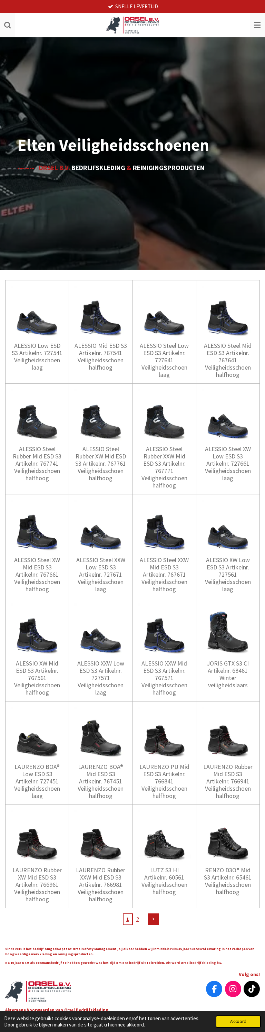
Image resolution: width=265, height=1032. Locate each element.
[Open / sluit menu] (257, 25)
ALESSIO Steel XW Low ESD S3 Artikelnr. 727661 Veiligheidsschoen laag (228, 463)
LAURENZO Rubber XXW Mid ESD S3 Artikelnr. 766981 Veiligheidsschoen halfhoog (100, 884)
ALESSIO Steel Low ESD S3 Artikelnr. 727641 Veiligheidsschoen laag (164, 360)
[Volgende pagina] (153, 919)
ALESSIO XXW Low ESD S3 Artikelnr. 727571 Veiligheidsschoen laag (100, 678)
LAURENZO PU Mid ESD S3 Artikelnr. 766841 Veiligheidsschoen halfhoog (164, 781)
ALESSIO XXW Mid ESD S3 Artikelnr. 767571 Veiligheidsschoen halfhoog (164, 678)
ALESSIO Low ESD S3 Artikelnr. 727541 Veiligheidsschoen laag (37, 356)
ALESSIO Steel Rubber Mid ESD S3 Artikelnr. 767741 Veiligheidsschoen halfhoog (37, 463)
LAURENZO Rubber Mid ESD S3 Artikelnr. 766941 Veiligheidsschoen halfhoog (228, 781)
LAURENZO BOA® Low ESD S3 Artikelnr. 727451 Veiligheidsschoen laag (37, 781)
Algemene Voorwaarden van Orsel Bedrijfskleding (57, 1010)
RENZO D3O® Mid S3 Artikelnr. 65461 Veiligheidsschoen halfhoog (228, 880)
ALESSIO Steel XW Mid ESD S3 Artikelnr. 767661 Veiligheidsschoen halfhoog (37, 574)
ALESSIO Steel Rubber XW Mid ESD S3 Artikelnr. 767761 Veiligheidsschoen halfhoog (100, 463)
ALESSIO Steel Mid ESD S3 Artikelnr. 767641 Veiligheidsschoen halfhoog (228, 360)
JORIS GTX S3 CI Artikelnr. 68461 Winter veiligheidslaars (228, 674)
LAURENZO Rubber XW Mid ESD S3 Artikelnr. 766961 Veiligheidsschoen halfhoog (37, 884)
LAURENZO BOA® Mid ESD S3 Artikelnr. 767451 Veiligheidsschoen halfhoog (101, 781)
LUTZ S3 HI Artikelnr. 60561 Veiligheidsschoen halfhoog (164, 880)
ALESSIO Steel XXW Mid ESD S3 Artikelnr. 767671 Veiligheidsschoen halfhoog (164, 574)
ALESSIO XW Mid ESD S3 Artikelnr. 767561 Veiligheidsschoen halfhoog (37, 678)
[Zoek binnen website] (7, 25)
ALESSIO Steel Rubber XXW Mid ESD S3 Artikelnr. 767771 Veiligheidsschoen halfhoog (164, 467)
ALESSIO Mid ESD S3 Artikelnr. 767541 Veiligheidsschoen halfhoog (101, 356)
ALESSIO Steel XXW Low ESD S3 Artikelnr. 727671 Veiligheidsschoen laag (100, 574)
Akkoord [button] (238, 1021)
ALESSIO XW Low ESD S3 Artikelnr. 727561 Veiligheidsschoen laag (228, 574)
